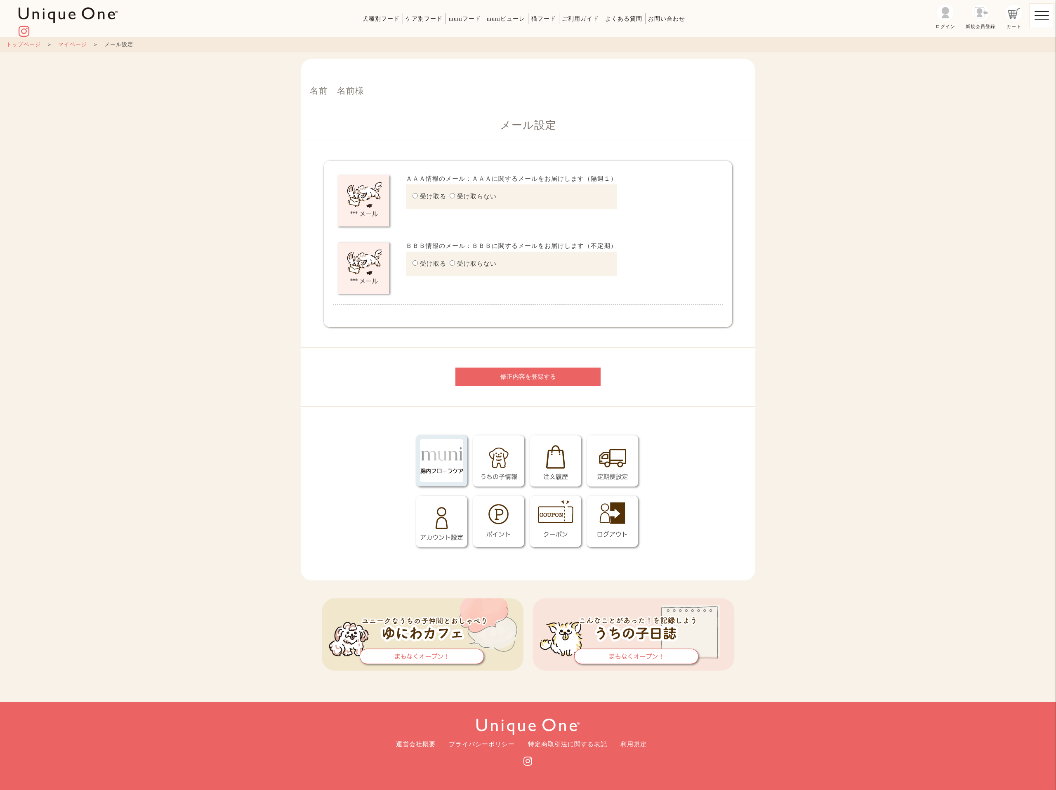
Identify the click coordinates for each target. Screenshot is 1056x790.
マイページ (72, 44)
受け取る (433, 196)
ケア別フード (424, 19)
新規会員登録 (980, 26)
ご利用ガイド (580, 19)
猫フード (543, 19)
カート (1013, 26)
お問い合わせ (666, 19)
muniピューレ (506, 19)
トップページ (23, 44)
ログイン (945, 26)
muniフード (465, 19)
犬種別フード (381, 19)
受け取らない (477, 196)
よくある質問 (623, 19)
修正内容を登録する (528, 376)
